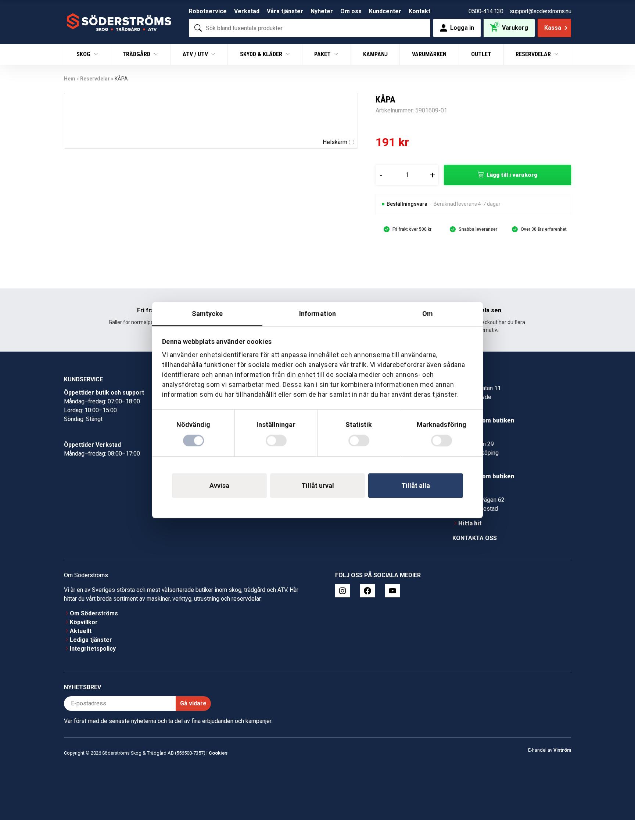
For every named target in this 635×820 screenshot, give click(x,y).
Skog (84, 54)
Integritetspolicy (93, 648)
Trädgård (137, 54)
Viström (562, 750)
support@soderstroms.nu (540, 11)
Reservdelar (534, 54)
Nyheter (322, 11)
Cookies (218, 753)
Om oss (351, 11)
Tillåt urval (317, 485)
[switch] (276, 440)
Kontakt (419, 11)
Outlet (481, 54)
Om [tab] (427, 313)
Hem (69, 79)
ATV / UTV (196, 54)
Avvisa (219, 485)
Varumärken (429, 54)
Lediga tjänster (91, 639)
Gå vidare (193, 703)
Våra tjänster (285, 11)
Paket (323, 54)
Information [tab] (317, 313)
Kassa (552, 27)
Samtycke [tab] (207, 313)
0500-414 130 (486, 11)
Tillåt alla (415, 485)
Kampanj (375, 54)
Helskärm (335, 142)
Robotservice (208, 11)
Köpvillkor (84, 622)
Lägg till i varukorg (512, 175)
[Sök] (198, 28)
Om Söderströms (94, 613)
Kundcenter (385, 11)
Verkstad (246, 11)
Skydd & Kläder (262, 54)
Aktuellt (81, 630)
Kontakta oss (474, 538)
